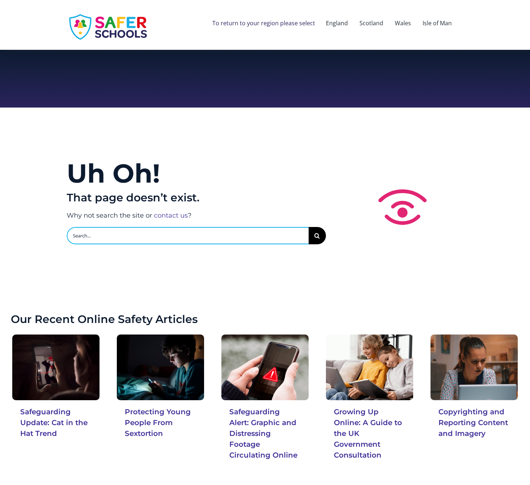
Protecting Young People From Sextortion (158, 422)
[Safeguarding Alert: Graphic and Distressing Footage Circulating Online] (265, 367)
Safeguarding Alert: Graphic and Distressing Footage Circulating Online (263, 433)
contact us (171, 215)
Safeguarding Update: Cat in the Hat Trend (54, 422)
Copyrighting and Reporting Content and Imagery (473, 422)
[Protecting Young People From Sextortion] (160, 367)
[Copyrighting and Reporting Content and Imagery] (474, 367)
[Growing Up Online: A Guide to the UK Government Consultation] (369, 367)
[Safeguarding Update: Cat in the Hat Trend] (56, 367)
